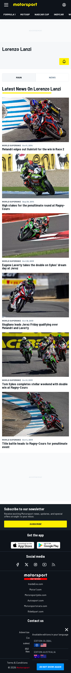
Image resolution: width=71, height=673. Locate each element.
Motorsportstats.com (35, 605)
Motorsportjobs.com (35, 594)
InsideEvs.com (35, 583)
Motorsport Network (28, 667)
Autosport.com (36, 600)
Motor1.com (35, 589)
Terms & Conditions (17, 662)
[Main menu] (6, 5)
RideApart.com (35, 611)
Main (19, 77)
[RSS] (53, 564)
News (52, 77)
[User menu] (64, 4)
